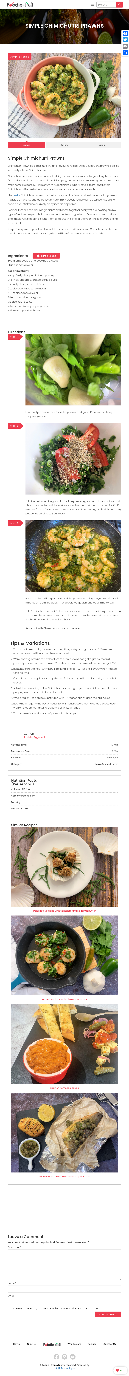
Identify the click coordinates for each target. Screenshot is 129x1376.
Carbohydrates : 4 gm (23, 795)
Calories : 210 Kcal (20, 789)
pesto (16, 195)
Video (102, 145)
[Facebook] (125, 33)
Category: (64, 764)
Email (12, 1295)
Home (16, 1344)
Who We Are (74, 1344)
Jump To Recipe (19, 56)
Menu (92, 3)
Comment (14, 1247)
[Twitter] (125, 40)
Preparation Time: (64, 751)
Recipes (92, 1344)
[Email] (125, 46)
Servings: (64, 757)
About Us (31, 1344)
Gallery (64, 145)
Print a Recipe (48, 255)
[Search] (119, 5)
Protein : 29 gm (19, 808)
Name (12, 1283)
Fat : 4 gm (16, 802)
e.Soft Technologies (65, 1368)
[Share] (125, 52)
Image (26, 145)
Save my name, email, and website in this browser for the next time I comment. (56, 1308)
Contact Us (109, 1344)
